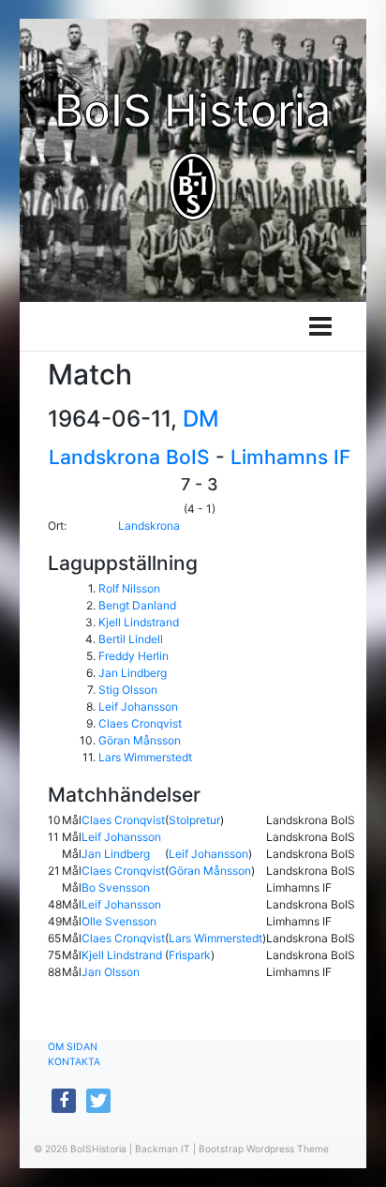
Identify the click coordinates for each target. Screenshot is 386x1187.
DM (201, 418)
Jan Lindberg (132, 673)
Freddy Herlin (133, 656)
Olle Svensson (119, 921)
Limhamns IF (290, 457)
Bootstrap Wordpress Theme (264, 1148)
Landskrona (149, 525)
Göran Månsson (139, 740)
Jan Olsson (111, 972)
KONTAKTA (74, 1062)
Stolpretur (194, 820)
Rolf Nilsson (129, 588)
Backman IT (162, 1148)
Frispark (190, 955)
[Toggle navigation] (320, 326)
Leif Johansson (138, 706)
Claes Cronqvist (140, 723)
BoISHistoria (98, 1148)
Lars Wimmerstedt (145, 757)
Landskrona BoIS (129, 457)
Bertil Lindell (130, 639)
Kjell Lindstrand (138, 622)
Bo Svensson (116, 887)
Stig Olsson (127, 690)
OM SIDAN (72, 1047)
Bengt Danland (137, 605)
